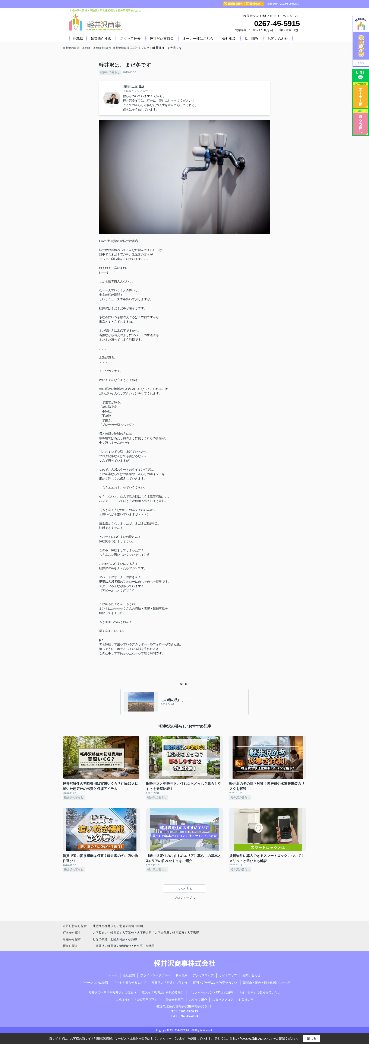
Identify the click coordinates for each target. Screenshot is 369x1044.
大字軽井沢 (145, 932)
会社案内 (129, 975)
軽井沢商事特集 (162, 38)
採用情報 (252, 38)
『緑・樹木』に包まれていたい (259, 992)
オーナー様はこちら (198, 38)
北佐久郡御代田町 (131, 926)
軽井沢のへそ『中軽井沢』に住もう (112, 992)
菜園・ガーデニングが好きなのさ (215, 982)
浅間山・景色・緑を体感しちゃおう (267, 982)
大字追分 (128, 932)
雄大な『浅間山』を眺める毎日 (163, 992)
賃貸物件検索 (101, 38)
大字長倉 (99, 932)
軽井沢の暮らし (110, 72)
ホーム (113, 975)
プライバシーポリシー (155, 975)
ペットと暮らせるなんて (129, 982)
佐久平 (138, 946)
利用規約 (181, 975)
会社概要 (229, 38)
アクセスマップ (203, 975)
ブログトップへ (184, 898)
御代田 (150, 946)
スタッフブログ (222, 999)
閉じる (311, 1038)
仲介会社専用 (175, 999)
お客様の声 (246, 999)
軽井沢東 (178, 932)
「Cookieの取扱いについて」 (256, 1038)
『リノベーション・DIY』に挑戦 (211, 992)
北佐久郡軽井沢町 (105, 926)
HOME (78, 38)
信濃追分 (125, 946)
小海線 (132, 939)
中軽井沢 (113, 932)
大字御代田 (162, 932)
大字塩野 (193, 932)
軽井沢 (111, 946)
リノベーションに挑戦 (93, 982)
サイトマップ (228, 975)
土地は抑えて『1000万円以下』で (138, 999)
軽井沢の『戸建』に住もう (169, 982)
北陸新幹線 (118, 939)
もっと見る (184, 888)
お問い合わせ (278, 38)
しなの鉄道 (100, 939)
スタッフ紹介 (130, 38)
